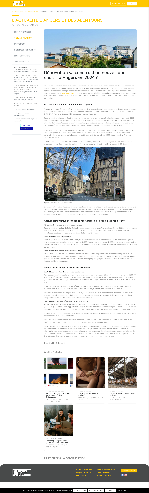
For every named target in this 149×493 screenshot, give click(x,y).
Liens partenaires (104, 473)
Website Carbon (27, 129)
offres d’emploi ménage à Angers (25, 98)
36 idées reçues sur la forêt (25, 109)
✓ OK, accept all (80, 490)
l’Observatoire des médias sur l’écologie (26, 80)
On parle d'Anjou (83, 473)
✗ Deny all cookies (96, 490)
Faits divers (19, 44)
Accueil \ (16, 11)
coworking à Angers (23, 71)
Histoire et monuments (106, 470)
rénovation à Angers (70, 93)
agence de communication (21, 114)
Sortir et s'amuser (84, 470)
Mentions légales (104, 475)
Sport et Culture (22, 56)
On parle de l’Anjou (23, 38)
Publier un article (129, 470)
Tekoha (18, 103)
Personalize (110, 490)
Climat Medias (19, 77)
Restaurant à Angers (28, 119)
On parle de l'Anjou (31, 11)
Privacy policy (121, 490)
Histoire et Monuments (25, 50)
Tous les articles (22, 62)
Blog (21, 11)
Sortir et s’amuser (22, 32)
